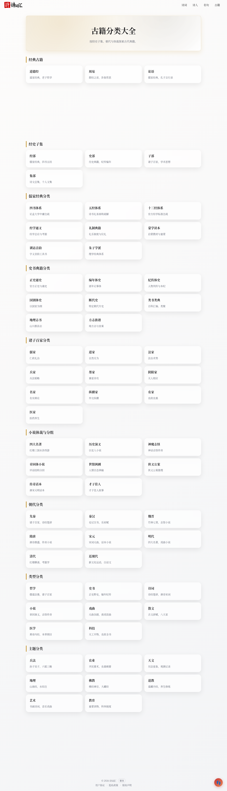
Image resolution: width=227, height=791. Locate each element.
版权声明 (127, 785)
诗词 (184, 5)
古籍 (217, 5)
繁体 (122, 780)
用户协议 (100, 785)
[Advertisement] (113, 113)
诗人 (195, 5)
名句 (206, 5)
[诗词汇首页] (13, 5)
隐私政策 (113, 785)
